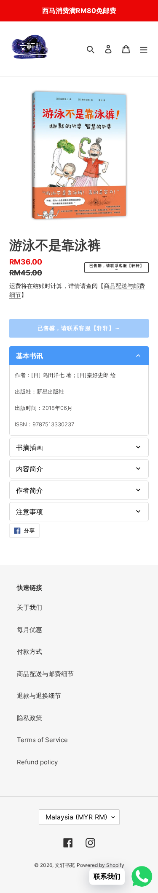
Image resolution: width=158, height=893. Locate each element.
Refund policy (37, 762)
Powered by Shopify (100, 865)
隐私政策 (29, 718)
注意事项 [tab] (29, 511)
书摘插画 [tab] (29, 447)
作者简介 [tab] (29, 490)
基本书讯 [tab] (29, 355)
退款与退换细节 (39, 696)
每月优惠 (29, 630)
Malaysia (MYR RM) (76, 817)
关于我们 (29, 607)
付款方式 (29, 651)
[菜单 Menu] (144, 49)
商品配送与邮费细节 (45, 674)
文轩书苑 (65, 865)
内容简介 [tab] (29, 469)
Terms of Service (42, 740)
